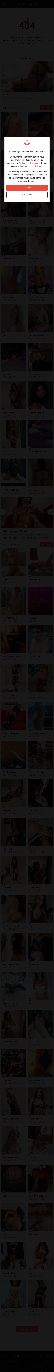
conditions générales (32, 166)
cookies (35, 163)
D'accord (27, 188)
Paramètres (27, 195)
